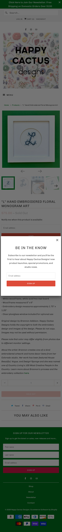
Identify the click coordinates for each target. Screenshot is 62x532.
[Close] (57, 240)
